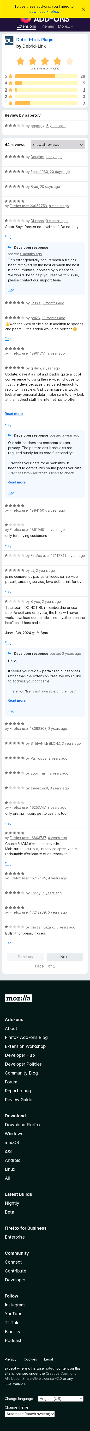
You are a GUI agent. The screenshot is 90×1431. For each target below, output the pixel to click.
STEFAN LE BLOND (45, 743)
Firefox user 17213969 (28, 912)
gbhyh (36, 368)
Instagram (15, 1304)
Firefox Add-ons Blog (26, 1037)
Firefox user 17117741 (48, 555)
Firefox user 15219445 (28, 878)
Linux (10, 1169)
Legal (48, 1359)
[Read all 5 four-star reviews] (46, 83)
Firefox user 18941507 (28, 510)
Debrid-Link (34, 46)
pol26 (35, 318)
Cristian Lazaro (42, 927)
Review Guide (18, 1099)
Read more (14, 414)
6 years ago (56, 126)
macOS (12, 1142)
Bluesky (12, 1331)
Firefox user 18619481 (28, 530)
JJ (32, 570)
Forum (11, 1081)
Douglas (37, 157)
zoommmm (39, 773)
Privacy (11, 1359)
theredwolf (39, 788)
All (7, 1178)
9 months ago (57, 221)
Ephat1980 (39, 172)
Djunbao (37, 221)
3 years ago (71, 743)
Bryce (35, 601)
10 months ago (53, 318)
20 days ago (60, 172)
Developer (15, 1279)
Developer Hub (20, 1055)
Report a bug (18, 1090)
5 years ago (57, 912)
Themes (47, 26)
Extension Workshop (25, 1046)
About (11, 1028)
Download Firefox (23, 1124)
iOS (8, 1151)
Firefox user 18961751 (28, 353)
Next (64, 956)
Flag (8, 237)
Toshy (36, 893)
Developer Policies (23, 1064)
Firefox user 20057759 (28, 206)
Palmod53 (39, 758)
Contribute (15, 1270)
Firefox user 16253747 (28, 807)
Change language (19, 1399)
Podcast (13, 1340)
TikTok (11, 1322)
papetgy (37, 126)
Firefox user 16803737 (28, 838)
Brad (34, 186)
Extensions (26, 26)
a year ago (56, 353)
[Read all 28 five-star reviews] (46, 76)
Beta (9, 1212)
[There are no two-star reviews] (46, 96)
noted (49, 1368)
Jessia (36, 303)
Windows (14, 1133)
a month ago (59, 206)
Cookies (30, 1359)
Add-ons (14, 1019)
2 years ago (45, 570)
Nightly (12, 1203)
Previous (25, 956)
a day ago (54, 157)
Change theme (16, 1407)
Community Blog (21, 1072)
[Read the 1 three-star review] (46, 90)
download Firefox (43, 11)
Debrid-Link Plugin (34, 39)
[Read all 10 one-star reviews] (46, 103)
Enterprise (15, 1237)
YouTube (13, 1313)
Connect (13, 1262)
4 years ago (57, 838)
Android (13, 1160)
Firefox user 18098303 (28, 728)
